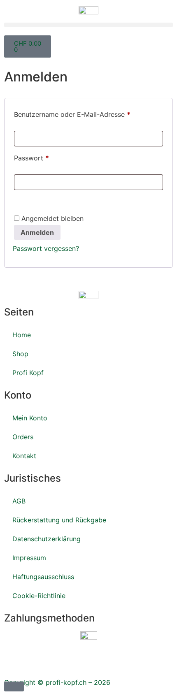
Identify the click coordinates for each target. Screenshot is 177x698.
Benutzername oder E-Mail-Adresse (88, 113)
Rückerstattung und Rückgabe (59, 520)
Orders (22, 437)
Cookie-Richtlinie (38, 595)
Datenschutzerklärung (47, 539)
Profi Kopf (28, 373)
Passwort (50, 156)
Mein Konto (29, 418)
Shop (20, 354)
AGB (19, 501)
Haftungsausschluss (43, 577)
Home (21, 335)
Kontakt (24, 456)
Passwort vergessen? (46, 248)
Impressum (30, 558)
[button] (88, 25)
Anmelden (37, 232)
